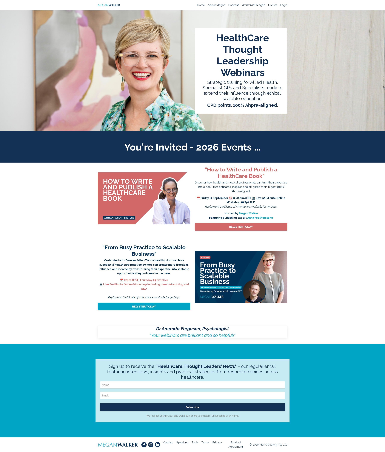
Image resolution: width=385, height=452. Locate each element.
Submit (192, 251)
